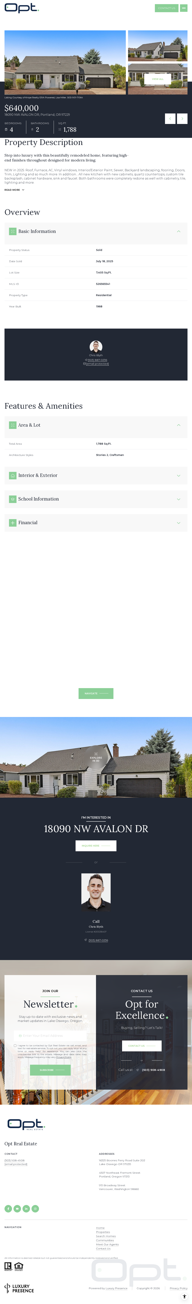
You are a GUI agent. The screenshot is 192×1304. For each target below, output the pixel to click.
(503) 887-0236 (97, 360)
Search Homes (106, 1236)
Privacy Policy (63, 1057)
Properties (103, 1232)
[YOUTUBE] (17, 1208)
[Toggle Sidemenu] (184, 8)
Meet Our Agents (107, 1244)
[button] (142, 1045)
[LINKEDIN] (26, 1208)
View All (158, 79)
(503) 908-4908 (153, 1070)
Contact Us (166, 8)
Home (100, 1228)
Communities (105, 1240)
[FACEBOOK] (8, 1208)
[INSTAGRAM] (35, 1208)
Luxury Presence (117, 1288)
